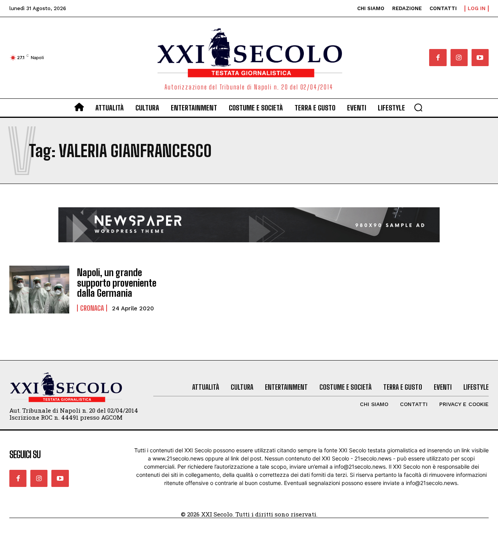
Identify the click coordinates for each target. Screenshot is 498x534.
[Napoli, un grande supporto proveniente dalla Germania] (39, 289)
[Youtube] (480, 57)
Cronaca (92, 308)
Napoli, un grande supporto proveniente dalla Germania (116, 283)
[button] (418, 107)
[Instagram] (459, 57)
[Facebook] (437, 57)
